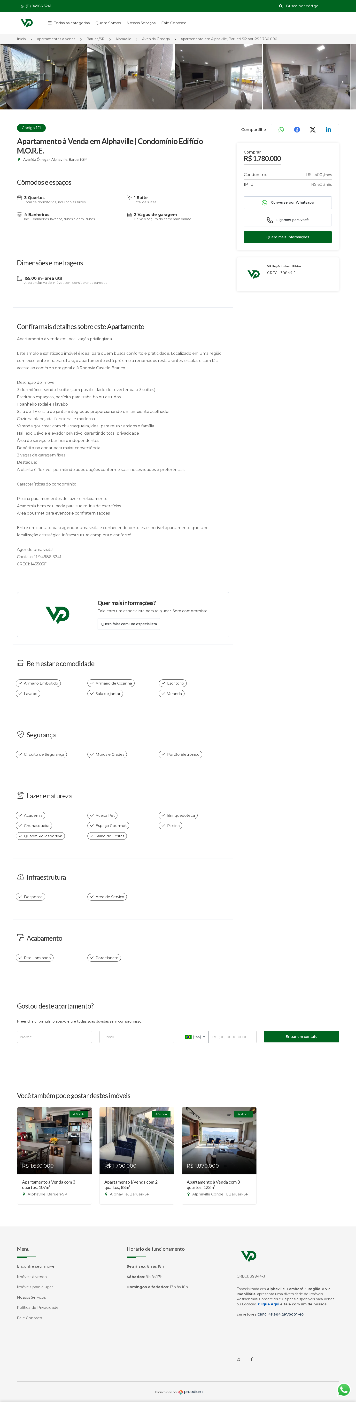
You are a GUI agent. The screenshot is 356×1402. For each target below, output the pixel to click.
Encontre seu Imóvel (36, 1266)
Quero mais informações (287, 237)
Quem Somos (108, 23)
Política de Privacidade (38, 1307)
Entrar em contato (301, 1036)
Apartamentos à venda (56, 39)
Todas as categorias (72, 23)
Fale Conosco (173, 23)
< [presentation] (13, 82)
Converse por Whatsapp (292, 202)
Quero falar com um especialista (129, 624)
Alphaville (123, 39)
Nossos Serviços (141, 23)
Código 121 (31, 127)
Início (21, 39)
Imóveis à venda (32, 1276)
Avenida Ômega (156, 39)
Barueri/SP (95, 39)
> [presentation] (342, 82)
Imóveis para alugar (35, 1287)
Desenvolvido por (166, 1392)
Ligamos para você (292, 220)
